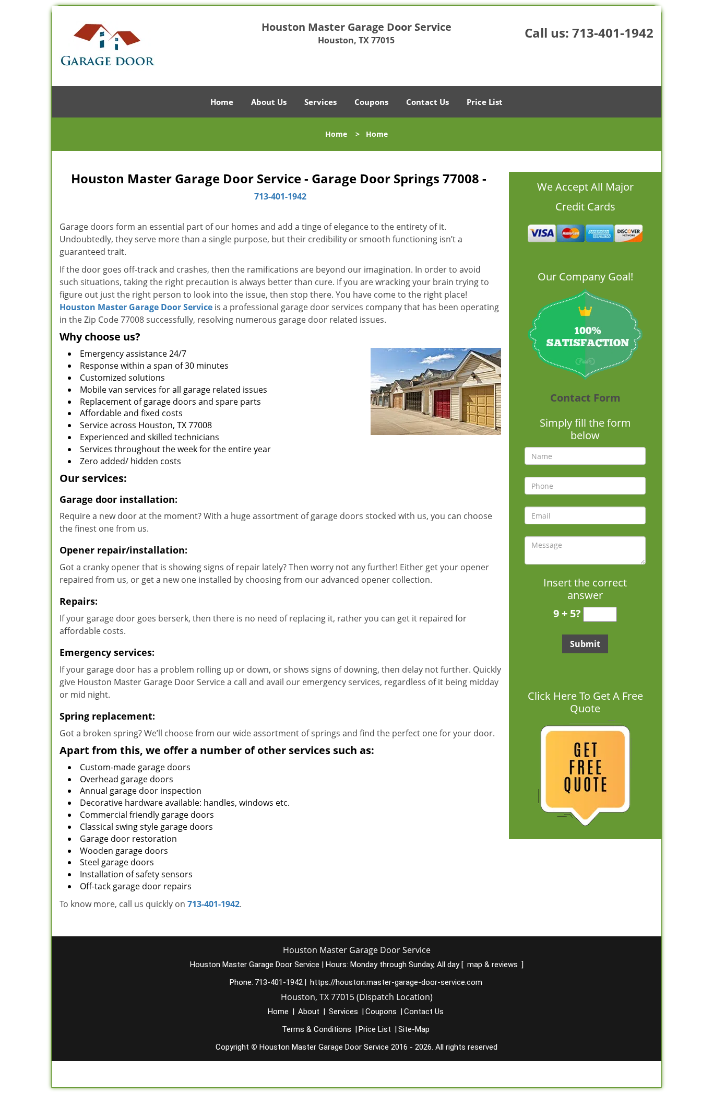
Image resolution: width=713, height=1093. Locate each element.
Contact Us (427, 102)
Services (320, 102)
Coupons (371, 102)
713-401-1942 (612, 32)
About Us (269, 102)
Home (221, 102)
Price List (485, 102)
